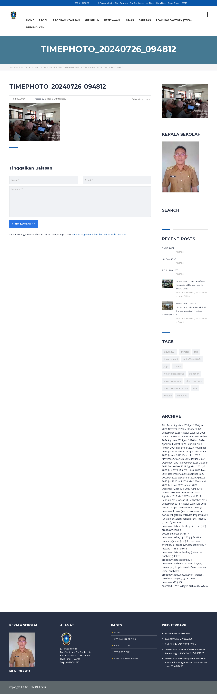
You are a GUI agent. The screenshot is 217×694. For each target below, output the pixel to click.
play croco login (194, 380)
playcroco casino (172, 380)
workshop (182, 395)
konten (177, 366)
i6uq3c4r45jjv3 (172, 638)
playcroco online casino (176, 388)
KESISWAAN (112, 20)
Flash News (201, 292)
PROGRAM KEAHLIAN (66, 20)
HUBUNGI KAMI (35, 27)
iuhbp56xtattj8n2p (192, 359)
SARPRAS (145, 20)
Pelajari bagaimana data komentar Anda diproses (99, 234)
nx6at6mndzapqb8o (174, 373)
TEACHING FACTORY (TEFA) (174, 20)
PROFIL (43, 20)
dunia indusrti (171, 359)
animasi (185, 351)
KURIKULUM (92, 20)
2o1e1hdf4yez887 (174, 644)
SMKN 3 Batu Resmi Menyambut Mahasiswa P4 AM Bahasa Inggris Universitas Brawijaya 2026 (186, 662)
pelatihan (194, 373)
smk (195, 388)
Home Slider (184, 296)
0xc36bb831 (170, 351)
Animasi (180, 251)
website (168, 395)
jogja (166, 366)
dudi (196, 351)
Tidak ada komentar (141, 99)
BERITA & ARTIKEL (185, 292)
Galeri (181, 322)
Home (30, 20)
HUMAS (129, 20)
